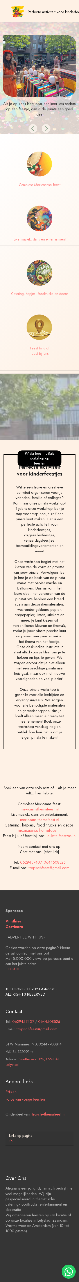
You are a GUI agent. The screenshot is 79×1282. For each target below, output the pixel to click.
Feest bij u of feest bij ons (39, 351)
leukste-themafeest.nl (48, 1114)
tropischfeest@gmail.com (49, 867)
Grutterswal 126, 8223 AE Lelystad (32, 1061)
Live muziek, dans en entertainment (40, 239)
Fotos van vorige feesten (25, 1099)
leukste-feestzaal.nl (61, 835)
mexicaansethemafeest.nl (39, 830)
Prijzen (10, 1091)
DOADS (14, 969)
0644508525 (55, 862)
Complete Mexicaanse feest (39, 184)
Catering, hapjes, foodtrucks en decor (39, 293)
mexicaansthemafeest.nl (40, 809)
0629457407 (30, 862)
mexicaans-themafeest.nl (39, 819)
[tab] (39, 1138)
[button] (33, 128)
